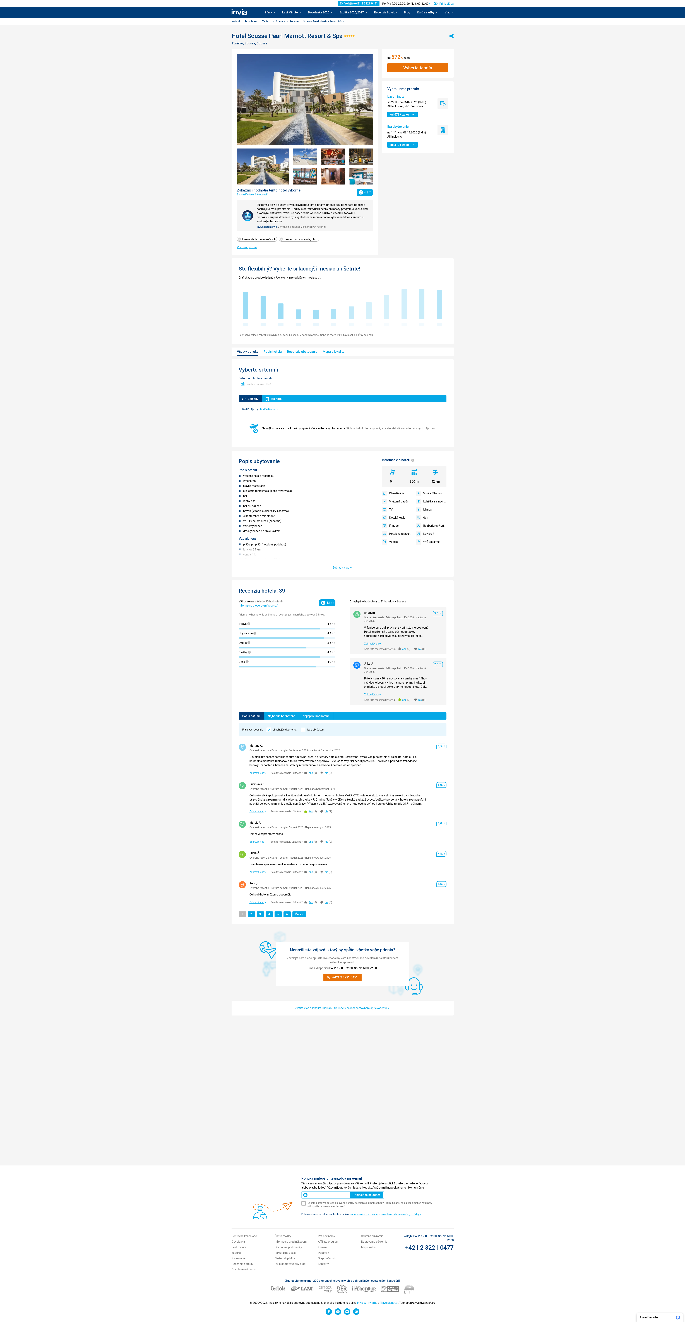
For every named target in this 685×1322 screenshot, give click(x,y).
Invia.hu (372, 1302)
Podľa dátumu (251, 716)
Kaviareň (428, 533)
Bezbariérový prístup (434, 525)
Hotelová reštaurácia (400, 533)
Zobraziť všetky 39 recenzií (252, 194)
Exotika (236, 1252)
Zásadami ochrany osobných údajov (401, 1214)
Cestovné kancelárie (244, 1236)
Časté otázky (283, 1236)
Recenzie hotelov (385, 12)
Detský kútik (397, 517)
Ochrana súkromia (372, 1236)
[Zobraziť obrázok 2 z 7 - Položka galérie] (305, 157)
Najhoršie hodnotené (281, 716)
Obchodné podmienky (288, 1247)
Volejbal (394, 541)
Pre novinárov (326, 1236)
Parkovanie (239, 1258)
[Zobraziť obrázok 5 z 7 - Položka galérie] (305, 176)
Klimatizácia (396, 493)
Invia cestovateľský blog (290, 1264)
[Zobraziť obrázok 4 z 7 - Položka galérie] (361, 157)
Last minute (396, 96)
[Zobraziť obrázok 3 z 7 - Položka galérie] (333, 157)
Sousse (280, 21)
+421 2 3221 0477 (429, 1247)
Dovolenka (251, 21)
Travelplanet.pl (389, 1302)
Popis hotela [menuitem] (273, 351)
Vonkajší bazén (432, 493)
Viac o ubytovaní (247, 247)
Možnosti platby (285, 1258)
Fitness (394, 525)
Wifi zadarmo (431, 541)
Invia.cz (362, 1302)
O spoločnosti (326, 1258)
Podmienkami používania (364, 1214)
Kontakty (323, 1264)
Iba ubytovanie (398, 126)
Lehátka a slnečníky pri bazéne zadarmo (434, 501)
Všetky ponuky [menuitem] (247, 351)
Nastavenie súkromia (374, 1241)
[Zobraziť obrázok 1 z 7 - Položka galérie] (263, 167)
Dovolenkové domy (244, 1269)
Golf (425, 517)
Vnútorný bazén (398, 501)
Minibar (427, 509)
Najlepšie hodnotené (316, 716)
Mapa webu (368, 1247)
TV (391, 509)
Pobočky (323, 1252)
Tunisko (267, 21)
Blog (407, 12)
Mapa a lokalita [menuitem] (334, 351)
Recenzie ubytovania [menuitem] (302, 351)
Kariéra (322, 1247)
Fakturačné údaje (285, 1252)
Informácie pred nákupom (291, 1241)
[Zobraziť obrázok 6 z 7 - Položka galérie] (333, 176)
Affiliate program (328, 1241)
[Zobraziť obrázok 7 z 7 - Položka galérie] (361, 176)
